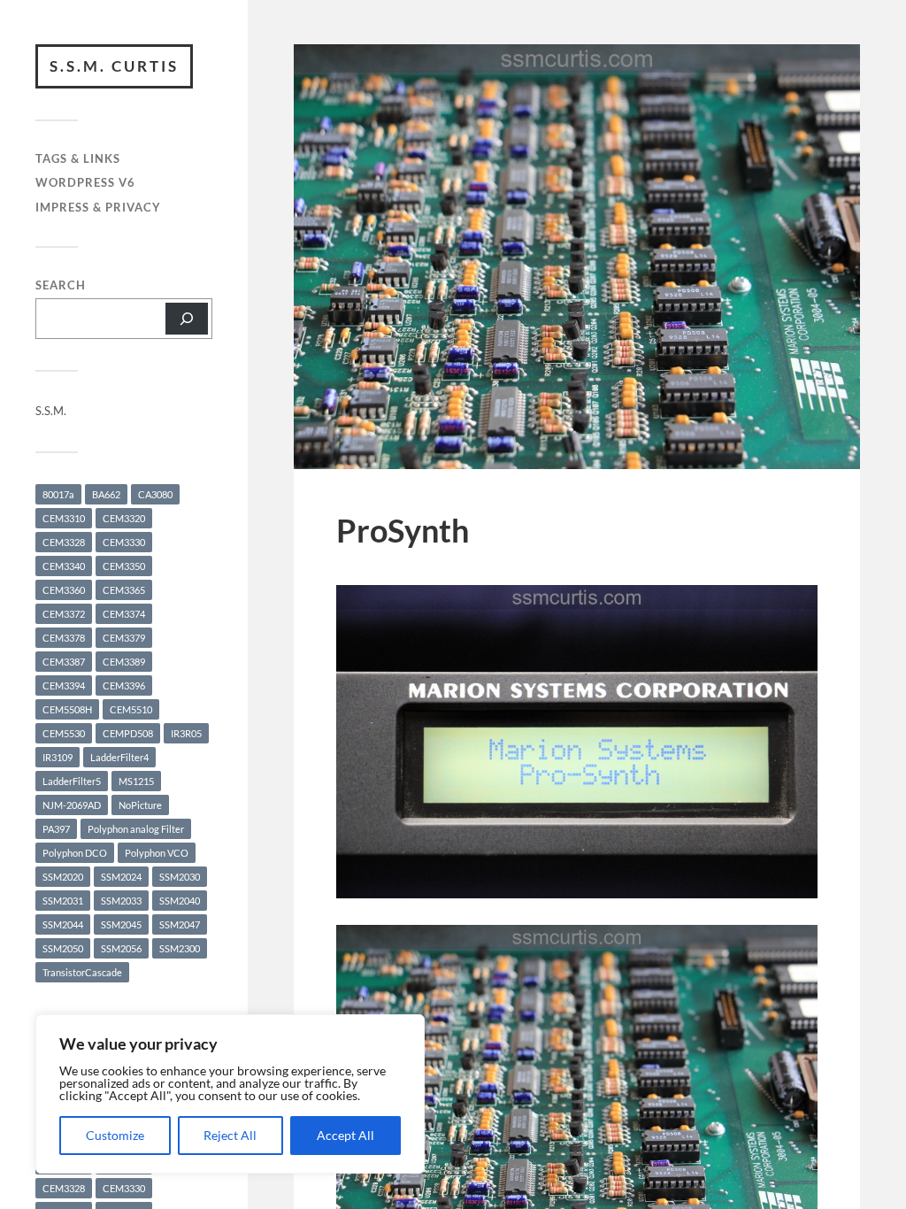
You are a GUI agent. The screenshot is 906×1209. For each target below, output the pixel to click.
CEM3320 (124, 518)
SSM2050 (62, 948)
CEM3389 (124, 661)
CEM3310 (63, 518)
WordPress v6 (85, 182)
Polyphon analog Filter (136, 829)
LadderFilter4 (119, 757)
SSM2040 (179, 900)
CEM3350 (124, 566)
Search (60, 285)
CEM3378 (63, 637)
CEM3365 (124, 590)
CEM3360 (63, 590)
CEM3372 (63, 614)
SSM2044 (62, 924)
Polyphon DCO (74, 853)
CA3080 (155, 494)
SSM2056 (121, 948)
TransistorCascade (82, 972)
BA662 (106, 494)
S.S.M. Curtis (114, 66)
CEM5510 (131, 709)
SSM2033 (121, 900)
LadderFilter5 (71, 781)
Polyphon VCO (156, 853)
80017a (58, 494)
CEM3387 (63, 661)
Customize (115, 1135)
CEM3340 (63, 566)
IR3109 (57, 757)
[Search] (186, 319)
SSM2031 (62, 900)
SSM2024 (121, 876)
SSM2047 (179, 924)
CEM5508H (67, 709)
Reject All (230, 1135)
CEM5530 (63, 733)
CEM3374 (124, 614)
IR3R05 (186, 733)
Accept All (345, 1135)
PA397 (56, 829)
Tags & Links (77, 158)
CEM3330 (124, 542)
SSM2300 (179, 948)
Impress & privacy (98, 207)
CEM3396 (124, 685)
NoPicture (140, 805)
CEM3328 (63, 542)
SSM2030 (179, 876)
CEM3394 (63, 685)
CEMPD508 (128, 733)
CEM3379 (124, 637)
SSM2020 (62, 876)
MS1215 (136, 781)
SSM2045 (121, 924)
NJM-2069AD (71, 805)
